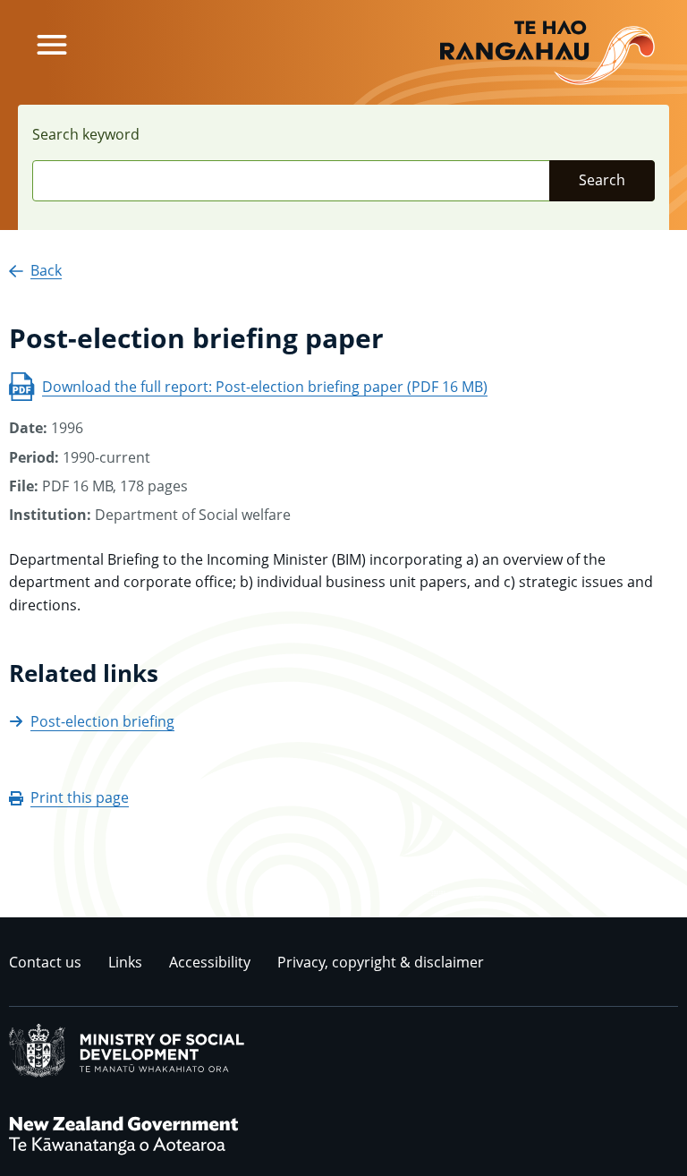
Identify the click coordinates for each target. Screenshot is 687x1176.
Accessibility (209, 962)
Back (46, 269)
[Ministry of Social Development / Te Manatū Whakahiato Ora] (126, 1073)
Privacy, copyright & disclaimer (380, 962)
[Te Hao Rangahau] (547, 53)
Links (125, 962)
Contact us (45, 962)
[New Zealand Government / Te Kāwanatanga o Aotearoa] (123, 1153)
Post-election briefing (102, 721)
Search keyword (86, 134)
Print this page (79, 797)
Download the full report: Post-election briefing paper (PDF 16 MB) (265, 386)
